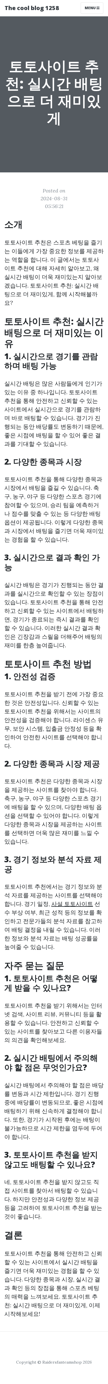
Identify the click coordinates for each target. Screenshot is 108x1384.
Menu (90, 7)
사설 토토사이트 (72, 903)
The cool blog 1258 (32, 8)
